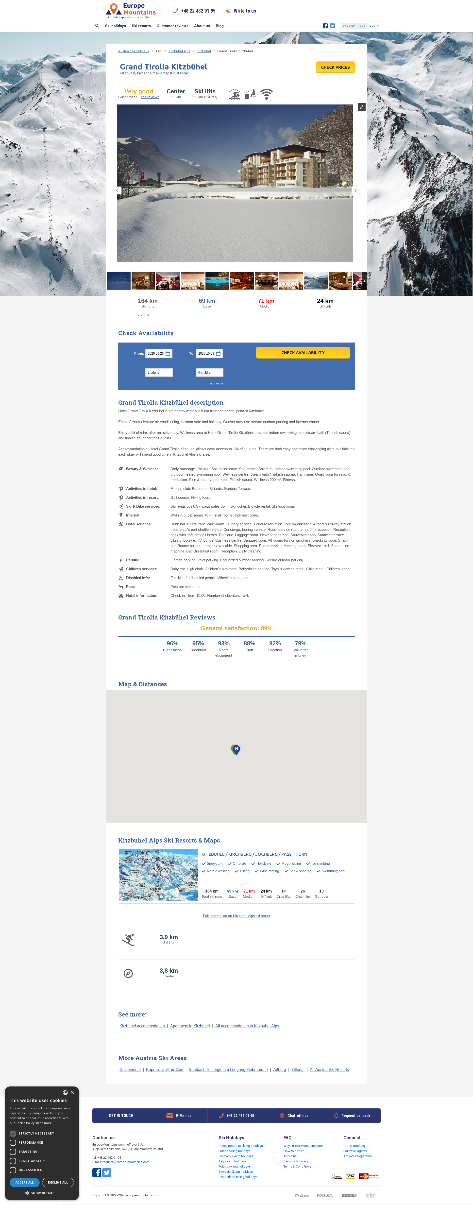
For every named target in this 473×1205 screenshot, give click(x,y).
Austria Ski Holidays (133, 51)
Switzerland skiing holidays (238, 1177)
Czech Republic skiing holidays (241, 1146)
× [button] (72, 1092)
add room (216, 383)
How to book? (294, 1151)
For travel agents (355, 1151)
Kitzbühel (204, 51)
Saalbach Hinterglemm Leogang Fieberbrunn (228, 1069)
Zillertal (297, 1069)
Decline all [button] (58, 1182)
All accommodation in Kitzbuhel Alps (247, 1026)
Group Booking (354, 1146)
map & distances (175, 73)
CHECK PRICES (335, 67)
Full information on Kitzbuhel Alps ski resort (236, 916)
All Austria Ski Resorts (329, 1069)
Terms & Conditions (297, 1166)
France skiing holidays (234, 1151)
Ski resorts (141, 26)
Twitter (332, 25)
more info (142, 314)
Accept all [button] (25, 1182)
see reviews (150, 97)
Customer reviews (172, 26)
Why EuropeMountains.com (303, 1146)
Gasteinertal (130, 1069)
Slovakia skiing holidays (236, 1171)
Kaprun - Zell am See (164, 1069)
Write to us (245, 11)
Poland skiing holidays (235, 1166)
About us (202, 26)
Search (97, 26)
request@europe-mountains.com (126, 1162)
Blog (220, 26)
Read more (44, 1123)
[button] (236, 750)
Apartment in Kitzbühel (190, 1026)
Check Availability (303, 352)
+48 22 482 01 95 (198, 11)
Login (374, 26)
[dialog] (42, 1143)
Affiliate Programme (357, 1156)
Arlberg (279, 1069)
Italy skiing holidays (232, 1161)
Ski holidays (115, 26)
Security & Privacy (296, 1161)
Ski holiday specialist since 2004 (127, 17)
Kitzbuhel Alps (179, 51)
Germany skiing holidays (236, 1156)
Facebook (325, 25)
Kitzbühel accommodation (142, 1026)
